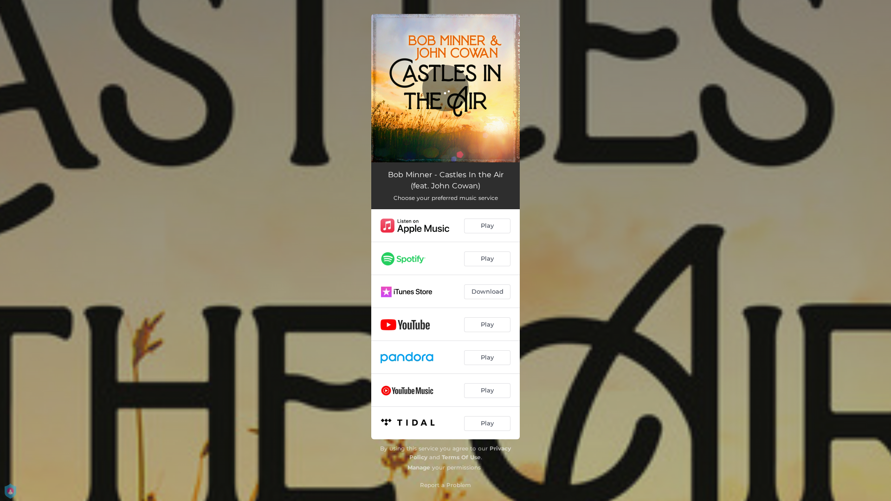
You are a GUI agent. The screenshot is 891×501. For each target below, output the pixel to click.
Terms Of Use (461, 457)
